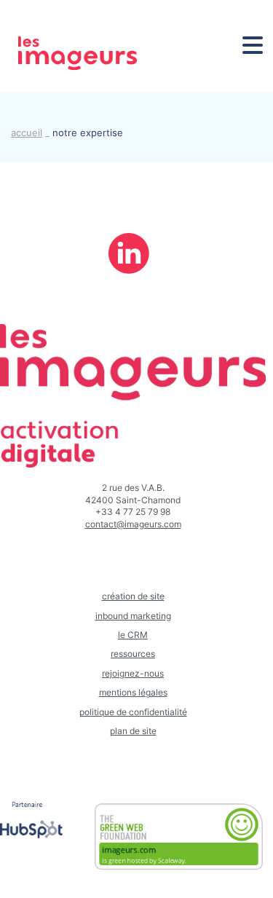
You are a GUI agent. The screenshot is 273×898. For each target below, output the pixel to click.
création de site (133, 596)
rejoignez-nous (133, 674)
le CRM (133, 635)
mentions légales (133, 693)
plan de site (133, 731)
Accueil (26, 132)
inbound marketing (133, 616)
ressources (133, 654)
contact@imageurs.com (133, 524)
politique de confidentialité (133, 712)
